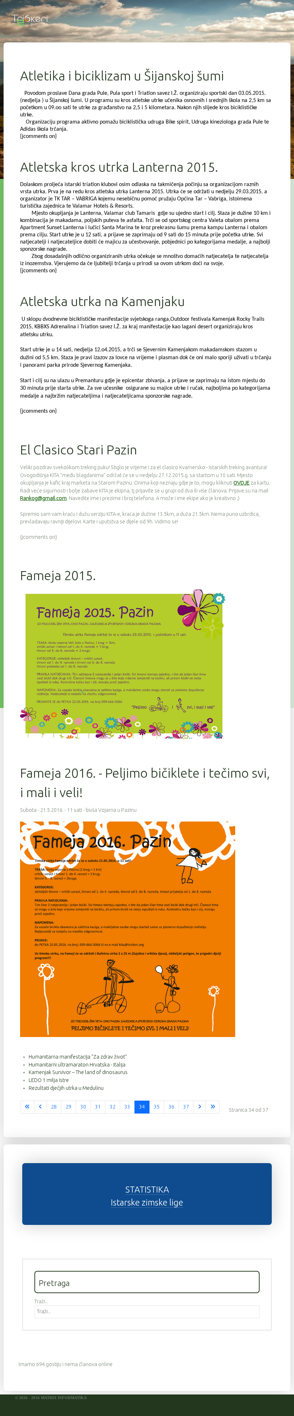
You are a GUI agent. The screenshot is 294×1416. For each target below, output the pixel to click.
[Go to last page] (212, 1107)
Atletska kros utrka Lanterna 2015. (119, 166)
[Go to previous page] (40, 1107)
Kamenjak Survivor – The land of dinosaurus (78, 1072)
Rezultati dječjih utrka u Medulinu (66, 1088)
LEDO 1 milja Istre (49, 1080)
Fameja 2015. (58, 575)
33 (127, 1107)
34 (142, 1107)
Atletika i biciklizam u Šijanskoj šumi (122, 75)
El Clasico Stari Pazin (78, 449)
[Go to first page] (27, 1107)
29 (68, 1107)
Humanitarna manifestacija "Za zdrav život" (78, 1057)
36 (171, 1107)
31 (98, 1107)
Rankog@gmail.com (43, 498)
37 (186, 1107)
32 (112, 1107)
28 (54, 1107)
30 (83, 1107)
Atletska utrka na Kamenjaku (102, 301)
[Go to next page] (199, 1107)
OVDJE (241, 483)
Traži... (41, 1301)
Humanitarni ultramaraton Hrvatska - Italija (77, 1065)
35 (157, 1107)
